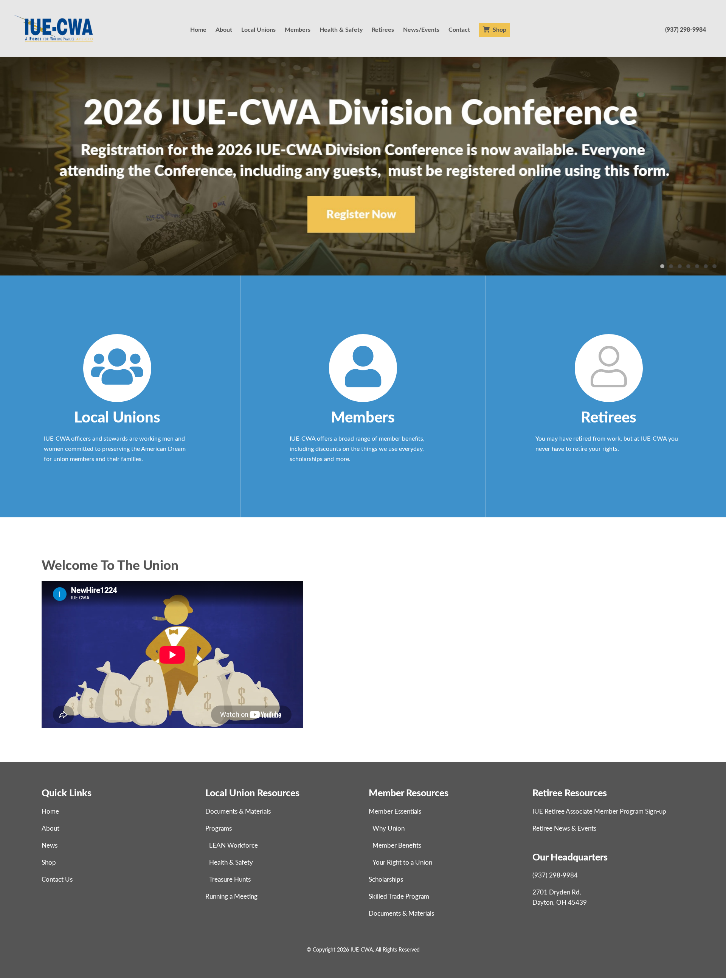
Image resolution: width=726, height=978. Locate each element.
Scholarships (386, 879)
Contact (459, 30)
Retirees (383, 30)
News (49, 845)
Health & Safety (341, 30)
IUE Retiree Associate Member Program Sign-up (599, 811)
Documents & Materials (238, 811)
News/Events (421, 30)
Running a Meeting (231, 896)
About (224, 30)
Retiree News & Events (564, 828)
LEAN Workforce (233, 845)
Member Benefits (396, 845)
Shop (498, 30)
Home (198, 30)
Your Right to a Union (402, 862)
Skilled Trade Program (399, 896)
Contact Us (57, 879)
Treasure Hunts (230, 879)
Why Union (388, 828)
